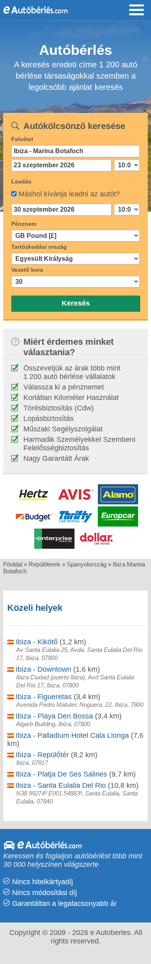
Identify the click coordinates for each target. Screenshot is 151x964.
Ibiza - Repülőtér (41, 755)
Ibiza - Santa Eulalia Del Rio (60, 785)
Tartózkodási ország (39, 247)
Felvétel (22, 139)
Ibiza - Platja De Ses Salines (60, 774)
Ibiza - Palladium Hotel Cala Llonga (71, 735)
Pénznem (23, 224)
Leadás (21, 181)
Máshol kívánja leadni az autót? (69, 194)
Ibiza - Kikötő (36, 642)
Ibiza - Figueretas (43, 697)
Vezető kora (27, 270)
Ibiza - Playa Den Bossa (53, 716)
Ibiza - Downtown (42, 669)
